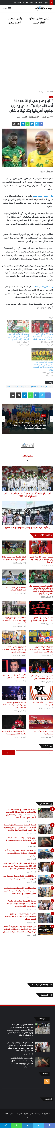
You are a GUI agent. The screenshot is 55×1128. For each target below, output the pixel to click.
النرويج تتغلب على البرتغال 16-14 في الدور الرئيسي (42, 677)
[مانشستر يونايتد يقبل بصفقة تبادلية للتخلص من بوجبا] (14, 722)
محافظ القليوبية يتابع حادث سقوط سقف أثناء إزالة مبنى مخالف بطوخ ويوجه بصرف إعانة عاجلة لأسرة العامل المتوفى (19, 866)
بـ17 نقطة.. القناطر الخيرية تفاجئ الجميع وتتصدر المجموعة (30, 426)
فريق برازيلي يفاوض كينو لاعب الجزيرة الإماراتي (16, 589)
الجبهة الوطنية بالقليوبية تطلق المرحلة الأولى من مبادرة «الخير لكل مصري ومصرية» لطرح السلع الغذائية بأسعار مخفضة (19, 827)
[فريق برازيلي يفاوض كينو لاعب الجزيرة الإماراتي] (14, 577)
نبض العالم (46, 117)
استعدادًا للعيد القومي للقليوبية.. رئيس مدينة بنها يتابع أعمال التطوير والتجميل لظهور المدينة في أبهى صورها (20, 891)
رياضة (41, 91)
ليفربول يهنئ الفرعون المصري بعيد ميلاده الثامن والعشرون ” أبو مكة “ (41, 559)
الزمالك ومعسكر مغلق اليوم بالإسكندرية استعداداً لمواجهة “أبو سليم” (14, 620)
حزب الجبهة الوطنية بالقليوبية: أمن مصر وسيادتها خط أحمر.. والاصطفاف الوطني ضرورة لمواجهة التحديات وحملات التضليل (19, 929)
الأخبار (43, 417)
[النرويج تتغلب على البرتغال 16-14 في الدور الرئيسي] (41, 666)
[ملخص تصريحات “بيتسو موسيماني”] (41, 722)
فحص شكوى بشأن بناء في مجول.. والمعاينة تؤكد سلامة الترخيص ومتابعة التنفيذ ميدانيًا (20, 916)
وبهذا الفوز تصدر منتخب (43, 286)
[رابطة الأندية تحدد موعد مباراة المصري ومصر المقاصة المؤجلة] (14, 547)
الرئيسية (48, 91)
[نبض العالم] (43, 8)
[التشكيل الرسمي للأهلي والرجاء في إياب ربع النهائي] (41, 608)
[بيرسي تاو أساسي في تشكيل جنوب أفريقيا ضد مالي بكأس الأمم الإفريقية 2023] (42, 354)
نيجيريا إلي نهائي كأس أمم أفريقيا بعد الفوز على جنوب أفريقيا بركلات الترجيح (18, 336)
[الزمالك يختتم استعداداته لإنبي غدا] (41, 693)
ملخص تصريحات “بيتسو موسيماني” (43, 733)
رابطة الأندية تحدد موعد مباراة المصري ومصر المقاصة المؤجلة (14, 558)
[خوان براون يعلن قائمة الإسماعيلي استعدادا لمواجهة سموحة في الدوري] (14, 637)
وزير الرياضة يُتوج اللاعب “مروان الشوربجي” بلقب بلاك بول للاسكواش (14, 705)
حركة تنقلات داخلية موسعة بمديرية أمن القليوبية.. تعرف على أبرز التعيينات (19, 877)
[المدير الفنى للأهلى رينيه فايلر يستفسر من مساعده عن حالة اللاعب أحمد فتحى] (41, 637)
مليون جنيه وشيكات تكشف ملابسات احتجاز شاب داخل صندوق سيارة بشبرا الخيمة (21, 840)
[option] (27, 419)
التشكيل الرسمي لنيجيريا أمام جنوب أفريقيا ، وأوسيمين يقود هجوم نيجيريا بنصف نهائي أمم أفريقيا (41, 590)
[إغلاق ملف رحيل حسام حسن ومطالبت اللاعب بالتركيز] (14, 665)
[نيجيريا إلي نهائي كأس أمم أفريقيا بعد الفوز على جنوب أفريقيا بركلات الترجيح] (18, 326)
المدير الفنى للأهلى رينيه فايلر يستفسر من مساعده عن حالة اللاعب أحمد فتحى (41, 649)
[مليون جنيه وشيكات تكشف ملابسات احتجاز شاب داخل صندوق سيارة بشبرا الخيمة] (45, 842)
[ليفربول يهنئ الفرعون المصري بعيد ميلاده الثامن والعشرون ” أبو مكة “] (41, 547)
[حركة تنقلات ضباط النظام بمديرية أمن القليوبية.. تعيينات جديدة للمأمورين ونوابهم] (45, 854)
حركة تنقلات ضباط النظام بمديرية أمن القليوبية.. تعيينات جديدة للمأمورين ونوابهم (20, 853)
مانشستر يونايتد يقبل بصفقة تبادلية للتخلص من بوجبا (14, 733)
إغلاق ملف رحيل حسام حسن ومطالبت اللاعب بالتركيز (14, 676)
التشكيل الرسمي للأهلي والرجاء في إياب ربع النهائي (42, 619)
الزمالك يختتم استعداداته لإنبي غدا (43, 703)
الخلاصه (48, 1099)
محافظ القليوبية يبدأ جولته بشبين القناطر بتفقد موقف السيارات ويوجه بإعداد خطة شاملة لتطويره (21, 903)
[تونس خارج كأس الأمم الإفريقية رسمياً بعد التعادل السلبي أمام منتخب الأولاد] (42, 326)
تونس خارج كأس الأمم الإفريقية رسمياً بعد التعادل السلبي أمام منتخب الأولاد (42, 336)
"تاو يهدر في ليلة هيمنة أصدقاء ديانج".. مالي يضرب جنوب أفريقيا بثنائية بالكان (29, 386)
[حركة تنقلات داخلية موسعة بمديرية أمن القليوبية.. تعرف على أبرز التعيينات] (45, 880)
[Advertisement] (27, 58)
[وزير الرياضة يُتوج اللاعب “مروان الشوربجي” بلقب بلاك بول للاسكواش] (14, 693)
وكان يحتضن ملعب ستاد (43, 196)
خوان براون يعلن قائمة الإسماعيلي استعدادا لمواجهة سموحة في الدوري (14, 649)
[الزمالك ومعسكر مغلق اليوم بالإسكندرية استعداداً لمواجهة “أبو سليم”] (14, 608)
